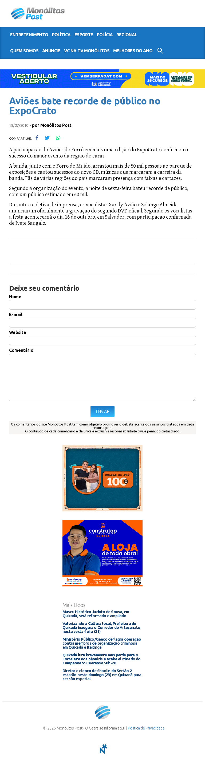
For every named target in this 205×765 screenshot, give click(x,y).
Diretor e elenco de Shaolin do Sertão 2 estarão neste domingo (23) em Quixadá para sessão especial (101, 674)
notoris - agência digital (102, 749)
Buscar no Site (160, 51)
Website (17, 332)
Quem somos (24, 50)
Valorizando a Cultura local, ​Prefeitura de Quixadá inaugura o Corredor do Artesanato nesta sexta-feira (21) (101, 627)
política (61, 34)
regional (126, 34)
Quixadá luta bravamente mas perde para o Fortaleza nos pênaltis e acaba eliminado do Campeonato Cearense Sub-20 (101, 659)
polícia (105, 34)
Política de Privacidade (146, 728)
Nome (15, 296)
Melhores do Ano (132, 50)
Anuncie (51, 50)
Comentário (21, 350)
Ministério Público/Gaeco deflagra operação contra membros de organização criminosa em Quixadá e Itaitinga (101, 643)
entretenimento (29, 34)
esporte (83, 34)
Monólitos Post (38, 13)
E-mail (15, 314)
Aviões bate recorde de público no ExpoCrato (84, 105)
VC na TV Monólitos (86, 50)
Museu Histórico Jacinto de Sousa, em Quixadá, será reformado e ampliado (95, 613)
